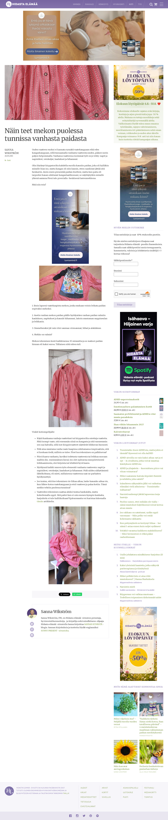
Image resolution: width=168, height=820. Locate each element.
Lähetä (78, 594)
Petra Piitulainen (120, 727)
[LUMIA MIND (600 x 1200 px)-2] (70, 226)
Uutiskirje (128, 792)
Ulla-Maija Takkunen (147, 772)
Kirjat (84, 792)
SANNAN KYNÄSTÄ (93, 624)
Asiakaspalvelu (130, 787)
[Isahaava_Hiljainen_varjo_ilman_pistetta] (138, 348)
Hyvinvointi (118, 4)
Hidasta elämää (36, 4)
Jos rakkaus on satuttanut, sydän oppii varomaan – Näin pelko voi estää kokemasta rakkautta (139, 515)
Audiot (84, 787)
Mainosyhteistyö (145, 735)
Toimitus (148, 797)
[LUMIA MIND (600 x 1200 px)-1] (138, 184)
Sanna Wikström (120, 772)
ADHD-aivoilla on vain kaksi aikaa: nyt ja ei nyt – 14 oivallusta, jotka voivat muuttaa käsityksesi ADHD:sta (141, 460)
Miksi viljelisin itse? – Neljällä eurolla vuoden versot (125, 722)
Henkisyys (103, 4)
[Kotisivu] (32, 624)
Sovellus (106, 797)
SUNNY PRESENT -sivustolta (55, 630)
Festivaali (149, 787)
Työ (140, 4)
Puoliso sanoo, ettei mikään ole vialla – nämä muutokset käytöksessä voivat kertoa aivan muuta (141, 505)
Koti (131, 4)
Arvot (105, 787)
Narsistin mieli (127, 587)
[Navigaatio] (161, 4)
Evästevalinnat (88, 806)
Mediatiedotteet (89, 797)
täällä (66, 793)
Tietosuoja (86, 801)
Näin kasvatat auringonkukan (121, 767)
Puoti (125, 797)
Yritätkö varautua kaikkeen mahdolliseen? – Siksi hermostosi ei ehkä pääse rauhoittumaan (141, 533)
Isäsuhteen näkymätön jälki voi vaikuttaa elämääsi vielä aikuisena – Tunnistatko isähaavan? (140, 486)
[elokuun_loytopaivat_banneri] (138, 643)
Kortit (105, 792)
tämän (40, 501)
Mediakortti (150, 792)
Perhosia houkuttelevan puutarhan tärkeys (151, 767)
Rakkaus (89, 4)
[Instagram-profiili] (32, 635)
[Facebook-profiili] (32, 629)
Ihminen (76, 4)
